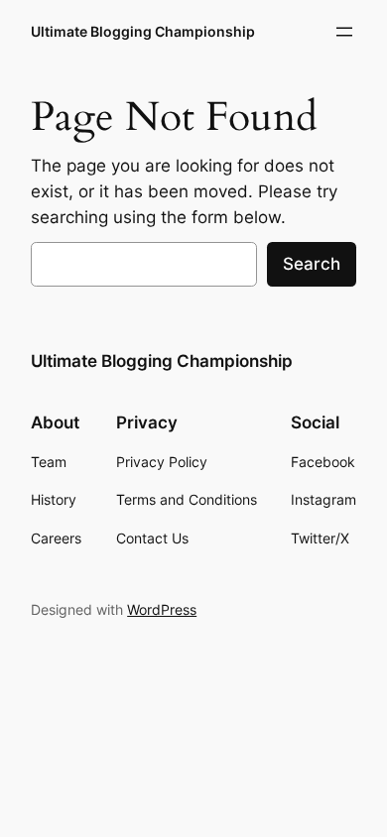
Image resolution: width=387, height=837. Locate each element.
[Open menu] (344, 32)
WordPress (161, 609)
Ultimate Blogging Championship (143, 31)
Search (311, 264)
